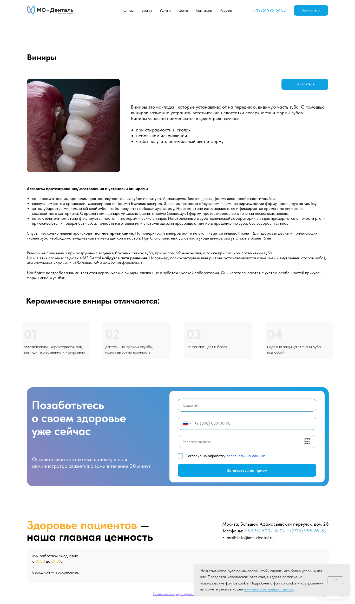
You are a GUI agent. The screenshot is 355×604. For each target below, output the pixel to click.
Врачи (146, 10)
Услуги (165, 10)
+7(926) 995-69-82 (269, 10)
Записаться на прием (247, 470)
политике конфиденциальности (268, 589)
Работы (226, 10)
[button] (311, 10)
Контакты (204, 10)
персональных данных (245, 456)
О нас (128, 10)
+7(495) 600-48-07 (264, 530)
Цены (183, 10)
